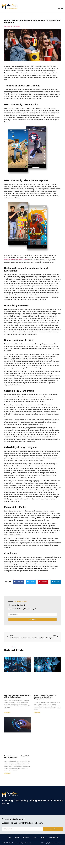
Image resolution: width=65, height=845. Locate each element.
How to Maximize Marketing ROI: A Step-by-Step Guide (16, 757)
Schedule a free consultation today (16, 260)
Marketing (17, 26)
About (17, 837)
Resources (26, 837)
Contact (43, 837)
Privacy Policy (53, 837)
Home (9, 837)
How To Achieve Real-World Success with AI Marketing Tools (17, 696)
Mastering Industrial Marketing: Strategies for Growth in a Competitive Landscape (45, 697)
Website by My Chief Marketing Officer (51, 843)
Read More (7, 712)
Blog (35, 837)
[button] (59, 8)
